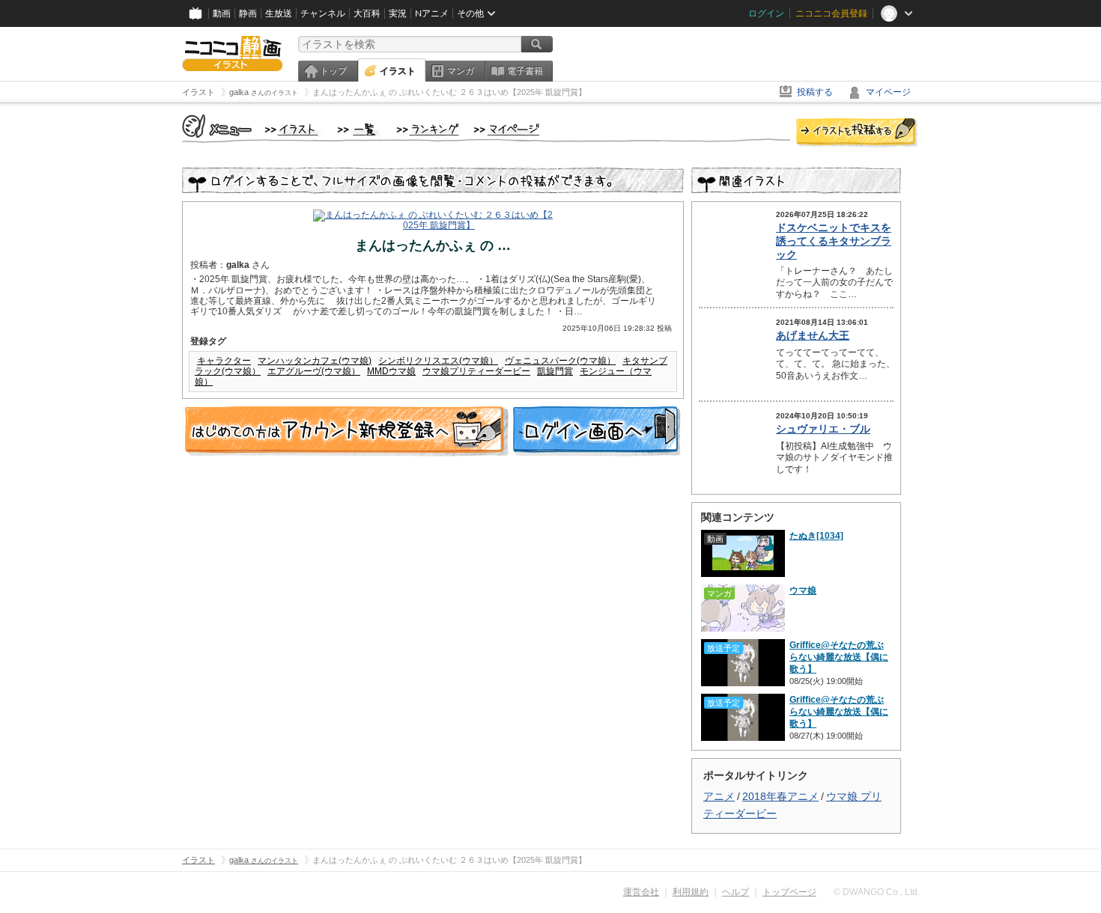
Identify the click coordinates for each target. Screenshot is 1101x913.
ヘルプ (735, 892)
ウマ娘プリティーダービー (476, 371)
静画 (248, 13)
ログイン (766, 13)
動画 (222, 13)
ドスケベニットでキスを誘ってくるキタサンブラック (833, 241)
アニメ (719, 796)
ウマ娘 (802, 590)
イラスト (398, 71)
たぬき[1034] (816, 536)
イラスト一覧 (359, 130)
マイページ (888, 92)
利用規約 (691, 892)
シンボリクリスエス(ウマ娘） (438, 360)
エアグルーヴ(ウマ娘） (313, 371)
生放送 (278, 13)
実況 (398, 13)
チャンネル (322, 13)
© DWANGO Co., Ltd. (877, 892)
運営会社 (641, 892)
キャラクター (224, 360)
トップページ (789, 892)
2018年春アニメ (780, 796)
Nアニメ (432, 13)
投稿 (857, 133)
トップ (333, 71)
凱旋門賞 (555, 371)
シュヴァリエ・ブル (823, 429)
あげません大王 (812, 335)
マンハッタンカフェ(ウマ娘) (314, 360)
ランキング (428, 130)
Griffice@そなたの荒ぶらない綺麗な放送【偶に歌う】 (838, 657)
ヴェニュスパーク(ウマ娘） (560, 360)
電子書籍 (525, 71)
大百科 (367, 13)
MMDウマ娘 (391, 371)
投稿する (815, 92)
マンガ (460, 71)
